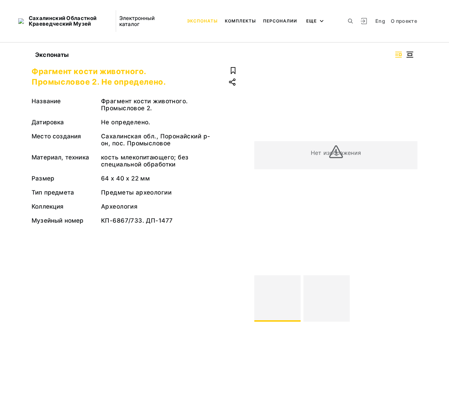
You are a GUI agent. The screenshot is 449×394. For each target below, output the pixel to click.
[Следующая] (409, 298)
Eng (380, 21)
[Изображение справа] (398, 54)
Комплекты (240, 21)
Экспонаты (202, 21)
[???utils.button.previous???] (262, 298)
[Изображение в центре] (409, 54)
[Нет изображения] (277, 298)
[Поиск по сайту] (350, 21)
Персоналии (280, 21)
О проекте (404, 21)
